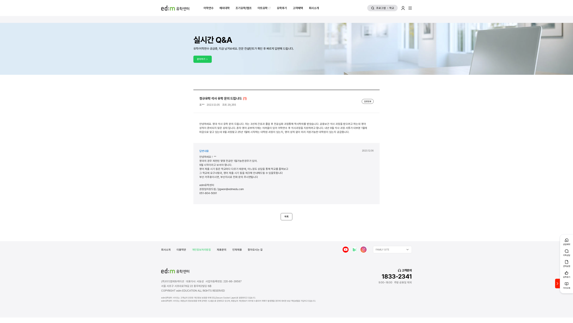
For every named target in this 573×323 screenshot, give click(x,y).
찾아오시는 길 (255, 249)
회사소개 (314, 8)
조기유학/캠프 (243, 8)
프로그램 (381, 8)
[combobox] (392, 249)
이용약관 (181, 249)
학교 (391, 8)
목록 (286, 216)
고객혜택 (298, 8)
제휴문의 (221, 249)
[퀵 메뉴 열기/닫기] (557, 283)
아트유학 (263, 8)
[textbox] (392, 249)
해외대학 (224, 8)
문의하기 (201, 59)
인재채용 (237, 249)
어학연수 (209, 8)
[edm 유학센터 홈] (175, 8)
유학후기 (282, 8)
